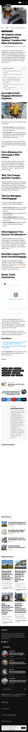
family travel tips (7, 370)
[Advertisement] (14, 499)
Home (3, 27)
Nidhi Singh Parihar (9, 46)
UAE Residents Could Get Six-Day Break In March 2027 (17, 663)
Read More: (8, 89)
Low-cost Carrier (6, 373)
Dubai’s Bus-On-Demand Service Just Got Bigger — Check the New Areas (17, 654)
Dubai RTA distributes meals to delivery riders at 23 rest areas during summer (20, 608)
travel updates (6, 375)
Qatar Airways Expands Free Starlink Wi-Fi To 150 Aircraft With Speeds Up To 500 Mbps (17, 524)
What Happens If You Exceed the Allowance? (12, 81)
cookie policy (12, 729)
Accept (23, 727)
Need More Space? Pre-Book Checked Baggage (13, 85)
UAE (13, 375)
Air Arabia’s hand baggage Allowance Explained (12, 71)
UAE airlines (19, 375)
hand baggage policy (18, 370)
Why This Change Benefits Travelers (13, 77)
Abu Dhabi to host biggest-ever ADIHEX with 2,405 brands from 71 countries (16, 531)
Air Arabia (5, 368)
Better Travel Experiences (9, 87)
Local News (4, 31)
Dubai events (17, 368)
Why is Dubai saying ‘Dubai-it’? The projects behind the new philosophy (17, 673)
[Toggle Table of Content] (23, 68)
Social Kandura (16, 373)
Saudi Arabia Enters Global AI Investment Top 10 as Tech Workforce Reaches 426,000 (17, 682)
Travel (10, 31)
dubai (10, 368)
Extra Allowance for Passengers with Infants (13, 75)
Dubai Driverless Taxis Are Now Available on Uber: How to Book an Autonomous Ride (17, 539)
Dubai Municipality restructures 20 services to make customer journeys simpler (17, 548)
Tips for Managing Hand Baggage (12, 79)
